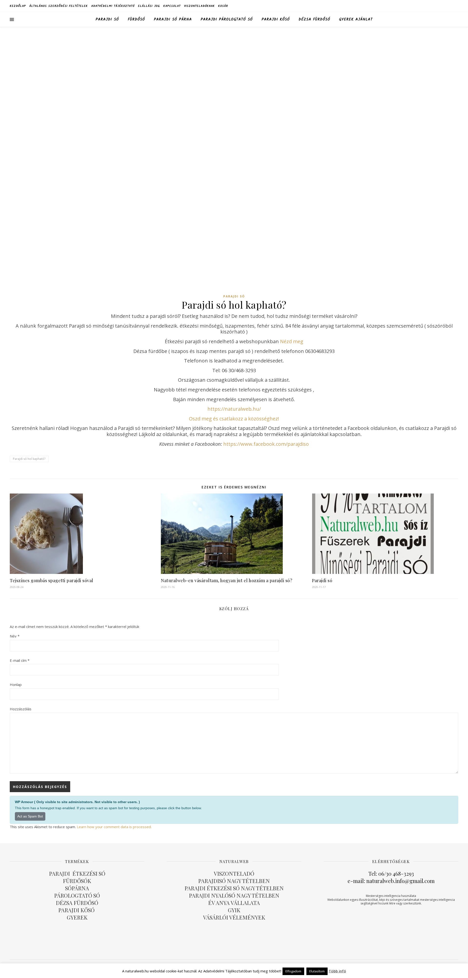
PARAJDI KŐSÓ (77, 910)
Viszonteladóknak (199, 6)
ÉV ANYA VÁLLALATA (234, 902)
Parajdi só (107, 19)
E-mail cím (19, 660)
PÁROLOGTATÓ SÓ (77, 895)
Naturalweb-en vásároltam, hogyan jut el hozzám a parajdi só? (226, 580)
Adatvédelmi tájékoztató (113, 6)
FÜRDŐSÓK (77, 880)
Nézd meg (291, 341)
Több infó (337, 971)
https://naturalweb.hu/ (234, 409)
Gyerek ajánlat (356, 19)
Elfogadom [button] (293, 971)
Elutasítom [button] (317, 971)
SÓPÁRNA (77, 888)
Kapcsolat (172, 6)
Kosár (223, 6)
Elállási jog (149, 6)
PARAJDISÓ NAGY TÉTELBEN (234, 880)
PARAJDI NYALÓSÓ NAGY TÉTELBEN (234, 895)
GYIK (234, 910)
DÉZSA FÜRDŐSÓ (314, 19)
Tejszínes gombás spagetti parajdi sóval (51, 580)
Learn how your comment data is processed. (114, 826)
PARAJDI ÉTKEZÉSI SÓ (77, 873)
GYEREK (77, 917)
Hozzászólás (20, 708)
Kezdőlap (18, 6)
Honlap (16, 684)
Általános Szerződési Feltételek (58, 6)
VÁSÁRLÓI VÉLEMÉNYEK (234, 917)
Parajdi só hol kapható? (29, 459)
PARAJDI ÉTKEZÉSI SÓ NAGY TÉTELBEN (234, 888)
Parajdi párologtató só (227, 19)
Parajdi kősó (276, 19)
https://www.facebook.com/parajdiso (266, 444)
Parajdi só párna (173, 19)
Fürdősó (136, 19)
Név (15, 636)
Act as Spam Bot (30, 816)
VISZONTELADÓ (234, 873)
